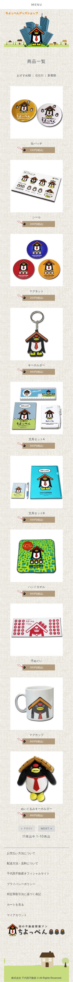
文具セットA (37, 439)
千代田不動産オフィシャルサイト (28, 873)
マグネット (36, 291)
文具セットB (37, 513)
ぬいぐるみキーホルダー (36, 808)
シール (36, 217)
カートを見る (15, 904)
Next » (46, 828)
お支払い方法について (21, 853)
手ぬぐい (36, 660)
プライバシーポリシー (21, 884)
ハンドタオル (36, 587)
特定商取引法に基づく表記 (24, 894)
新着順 (52, 75)
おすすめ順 (24, 75)
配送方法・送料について (22, 863)
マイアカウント (17, 915)
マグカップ (36, 734)
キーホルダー (36, 365)
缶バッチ (36, 143)
